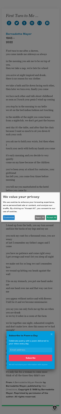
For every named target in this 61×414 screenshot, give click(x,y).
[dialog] (30, 207)
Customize (9, 217)
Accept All (51, 217)
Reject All (40, 217)
